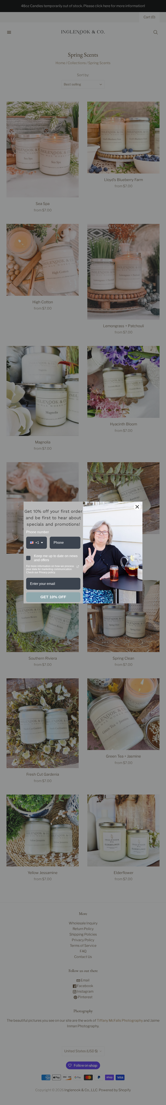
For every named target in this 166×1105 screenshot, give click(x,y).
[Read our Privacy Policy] (77, 566)
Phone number (37, 532)
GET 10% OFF (53, 597)
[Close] (137, 507)
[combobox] (36, 543)
